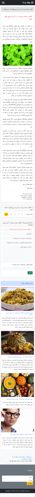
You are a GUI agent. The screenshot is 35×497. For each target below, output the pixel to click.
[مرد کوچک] (28, 3)
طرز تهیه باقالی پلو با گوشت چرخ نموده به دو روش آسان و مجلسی (19, 314)
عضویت (30, 483)
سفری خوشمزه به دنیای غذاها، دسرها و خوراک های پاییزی (19, 399)
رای (6, 214)
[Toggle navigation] (3, 2)
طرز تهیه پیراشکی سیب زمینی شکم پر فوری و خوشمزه (20, 357)
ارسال (30, 273)
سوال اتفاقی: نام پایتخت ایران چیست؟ (22, 265)
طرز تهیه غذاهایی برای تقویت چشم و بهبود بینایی (21, 434)
